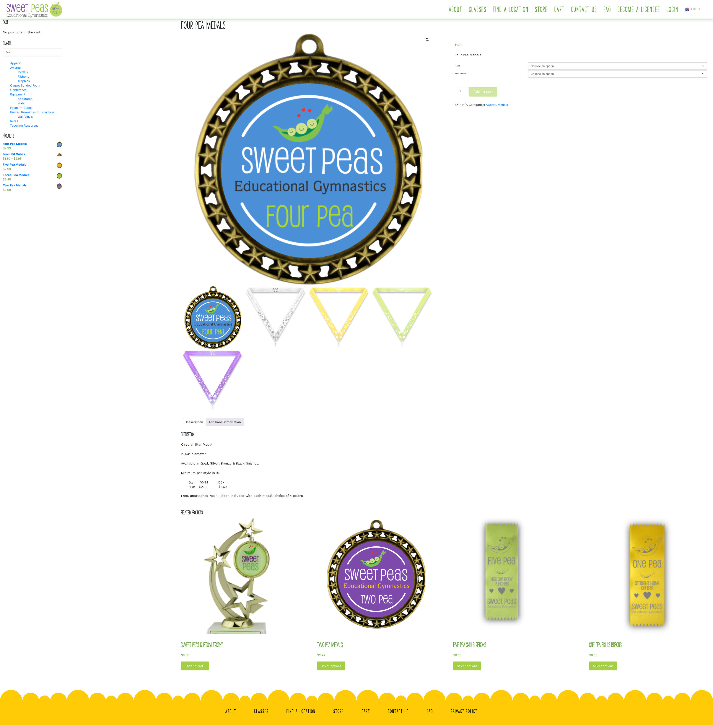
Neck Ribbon (460, 73)
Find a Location (511, 9)
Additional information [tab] (225, 422)
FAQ (607, 9)
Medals (503, 105)
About (456, 9)
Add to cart (483, 91)
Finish (457, 66)
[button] (427, 39)
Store (541, 9)
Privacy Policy (464, 711)
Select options (331, 666)
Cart (559, 9)
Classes (477, 9)
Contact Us (584, 9)
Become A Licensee (639, 9)
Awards (491, 105)
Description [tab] (194, 422)
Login (672, 9)
